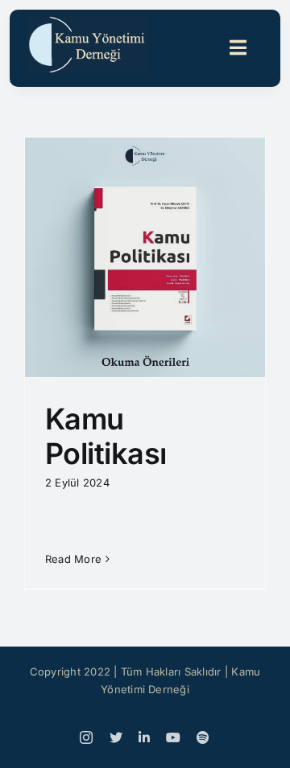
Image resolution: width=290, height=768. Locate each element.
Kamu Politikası (106, 436)
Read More (73, 558)
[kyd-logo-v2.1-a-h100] (87, 22)
